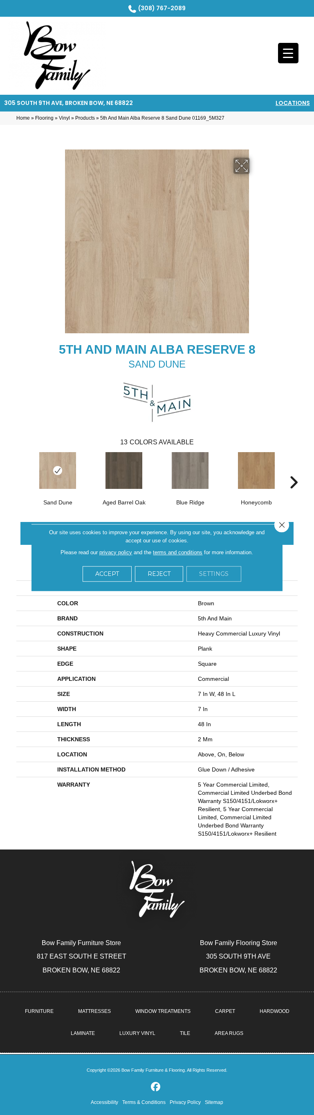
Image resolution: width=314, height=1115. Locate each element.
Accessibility (104, 1102)
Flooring (44, 118)
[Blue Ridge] (190, 470)
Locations (293, 103)
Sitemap (214, 1102)
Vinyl (64, 118)
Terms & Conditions (144, 1102)
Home (23, 118)
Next (293, 470)
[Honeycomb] (256, 470)
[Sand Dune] (58, 470)
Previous (20, 470)
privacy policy (115, 552)
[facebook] (156, 1087)
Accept (107, 574)
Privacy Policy (185, 1102)
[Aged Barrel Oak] (124, 470)
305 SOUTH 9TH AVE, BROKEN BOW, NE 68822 (68, 103)
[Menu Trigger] (288, 53)
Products (85, 118)
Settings (214, 574)
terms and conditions (177, 552)
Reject (159, 574)
